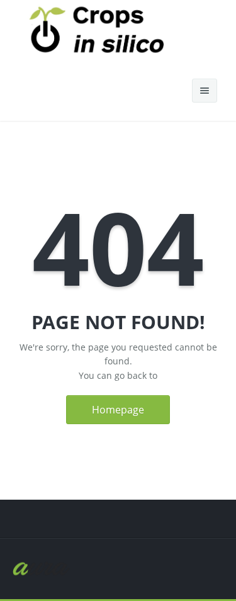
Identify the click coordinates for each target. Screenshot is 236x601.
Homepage (118, 410)
